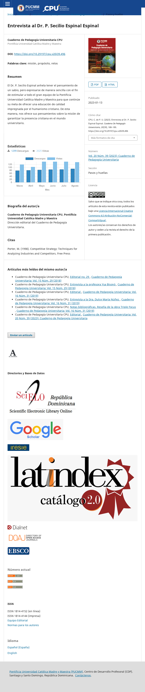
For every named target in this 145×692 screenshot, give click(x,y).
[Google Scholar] (35, 439)
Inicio (11, 14)
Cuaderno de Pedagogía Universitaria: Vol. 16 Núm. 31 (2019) (74, 301)
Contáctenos (83, 675)
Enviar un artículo (21, 335)
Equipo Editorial (18, 620)
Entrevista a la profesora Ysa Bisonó (93, 284)
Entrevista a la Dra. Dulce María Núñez (95, 299)
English (12, 653)
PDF (96, 84)
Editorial (75, 292)
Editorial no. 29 (80, 277)
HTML (111, 84)
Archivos (23, 14)
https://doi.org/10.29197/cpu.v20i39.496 (39, 54)
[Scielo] (42, 413)
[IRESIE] (18, 450)
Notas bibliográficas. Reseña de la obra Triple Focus (103, 307)
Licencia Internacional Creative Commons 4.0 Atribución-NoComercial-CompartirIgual (110, 215)
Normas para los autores (23, 625)
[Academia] (12, 357)
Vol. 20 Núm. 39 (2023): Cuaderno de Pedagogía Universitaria (67, 14)
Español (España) (18, 647)
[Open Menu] (7, 4)
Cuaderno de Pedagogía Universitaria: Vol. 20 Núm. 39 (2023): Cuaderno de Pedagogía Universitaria (76, 316)
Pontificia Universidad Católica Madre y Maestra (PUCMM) (46, 671)
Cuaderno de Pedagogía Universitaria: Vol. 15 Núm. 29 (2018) (74, 286)
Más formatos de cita (103, 137)
